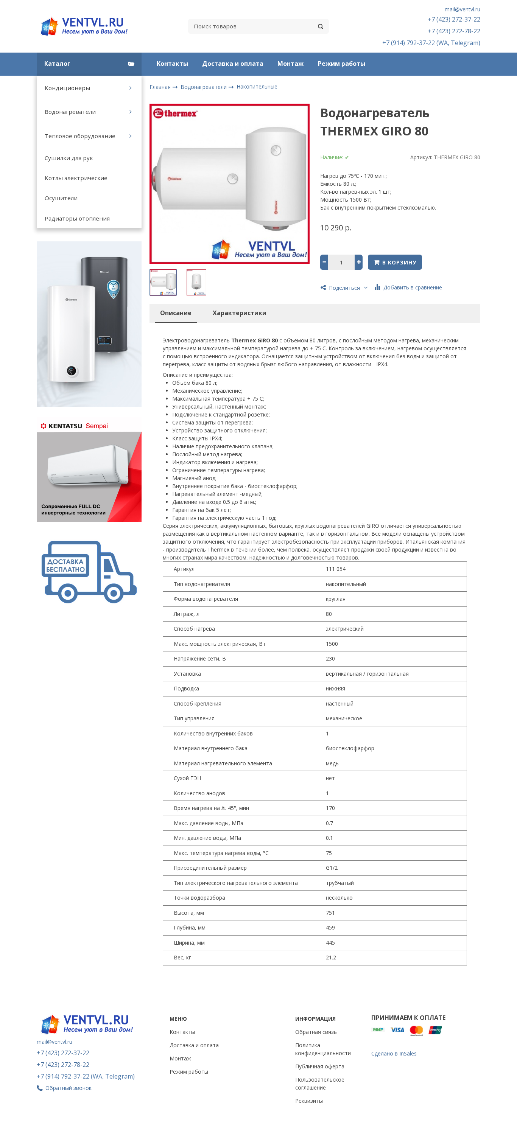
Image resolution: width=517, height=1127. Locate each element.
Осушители (61, 197)
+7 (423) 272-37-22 (454, 19)
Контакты (172, 63)
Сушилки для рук (69, 157)
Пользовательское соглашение (319, 1083)
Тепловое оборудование (80, 135)
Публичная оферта (319, 1066)
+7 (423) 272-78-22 (454, 31)
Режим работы (341, 63)
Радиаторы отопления (77, 218)
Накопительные (257, 86)
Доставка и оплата (232, 63)
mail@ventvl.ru (462, 9)
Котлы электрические (76, 177)
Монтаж (290, 63)
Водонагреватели (70, 111)
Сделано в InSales (394, 1053)
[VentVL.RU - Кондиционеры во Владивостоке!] (88, 26)
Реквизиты (309, 1100)
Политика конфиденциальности (323, 1049)
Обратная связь (316, 1031)
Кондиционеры (67, 87)
